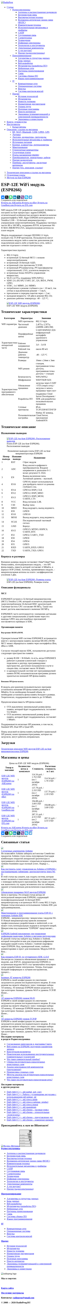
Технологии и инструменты (31, 45)
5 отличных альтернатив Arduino (17, 851)
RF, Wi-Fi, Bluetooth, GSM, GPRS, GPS (30, 132)
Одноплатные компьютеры (25, 150)
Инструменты (13, 124)
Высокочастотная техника (30, 17)
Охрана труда (24, 106)
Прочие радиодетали (22, 160)
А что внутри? (25, 50)
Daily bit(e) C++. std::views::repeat (22, 1104)
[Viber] (22, 197)
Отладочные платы (21, 152)
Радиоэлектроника (21, 9)
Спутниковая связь (27, 35)
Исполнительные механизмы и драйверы (32, 139)
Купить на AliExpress (11, 202)
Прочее (15, 94)
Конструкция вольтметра (19, 1051)
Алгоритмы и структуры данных (34, 58)
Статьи (10, 7)
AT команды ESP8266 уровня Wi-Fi (18, 998)
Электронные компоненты (31, 48)
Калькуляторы (19, 127)
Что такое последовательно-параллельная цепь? (30, 1079)
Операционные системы (30, 86)
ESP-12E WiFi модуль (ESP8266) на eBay (8, 793)
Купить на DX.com (23, 205)
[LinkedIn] (14, 197)
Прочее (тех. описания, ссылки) (27, 167)
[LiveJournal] (18, 197)
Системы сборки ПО (28, 76)
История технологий (28, 96)
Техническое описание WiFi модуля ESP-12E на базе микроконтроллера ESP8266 (26, 750)
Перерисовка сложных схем (20, 1072)
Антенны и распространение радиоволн (37, 12)
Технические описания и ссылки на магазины (29, 172)
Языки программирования (31, 78)
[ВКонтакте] (3, 197)
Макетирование (20, 147)
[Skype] (26, 197)
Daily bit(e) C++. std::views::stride (22, 1099)
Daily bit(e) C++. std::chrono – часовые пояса (28, 1109)
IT (13, 81)
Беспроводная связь (27, 15)
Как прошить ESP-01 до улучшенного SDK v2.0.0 (25, 957)
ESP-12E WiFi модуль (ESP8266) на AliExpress (8, 780)
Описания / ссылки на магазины (22, 129)
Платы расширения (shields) (25, 155)
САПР (21, 32)
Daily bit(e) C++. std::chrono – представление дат (30, 1117)
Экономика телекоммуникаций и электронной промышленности (34, 115)
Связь (21, 73)
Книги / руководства (17, 122)
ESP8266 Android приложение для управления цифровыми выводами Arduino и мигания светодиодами (28, 934)
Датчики (16, 134)
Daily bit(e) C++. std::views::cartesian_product (27, 1102)
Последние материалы (12, 1293)
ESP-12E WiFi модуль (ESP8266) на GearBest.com (8, 806)
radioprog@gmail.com (23, 1298)
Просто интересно (27, 111)
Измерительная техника (29, 25)
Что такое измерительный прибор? (23, 1059)
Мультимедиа (24, 99)
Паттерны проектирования (31, 71)
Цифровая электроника (29, 43)
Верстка (22, 88)
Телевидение (24, 40)
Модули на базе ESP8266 (19, 177)
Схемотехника (25, 38)
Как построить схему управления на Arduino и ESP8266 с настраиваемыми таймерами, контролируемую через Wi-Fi (28, 871)
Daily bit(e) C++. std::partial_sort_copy (24, 1092)
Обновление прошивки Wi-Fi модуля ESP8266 (23, 892)
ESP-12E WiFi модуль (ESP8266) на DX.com (8, 819)
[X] (6, 197)
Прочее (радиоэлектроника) (31, 53)
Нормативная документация (31, 104)
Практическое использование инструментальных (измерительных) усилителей (30, 1055)
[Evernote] (10, 197)
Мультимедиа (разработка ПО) (32, 66)
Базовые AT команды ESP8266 (15, 977)
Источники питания (22, 142)
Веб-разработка (25, 63)
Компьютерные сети (28, 83)
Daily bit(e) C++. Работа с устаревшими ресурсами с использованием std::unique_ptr (31, 1095)
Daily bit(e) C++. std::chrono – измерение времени (30, 1120)
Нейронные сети (26, 68)
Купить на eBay (30, 202)
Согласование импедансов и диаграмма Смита (29, 1044)
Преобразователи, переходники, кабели (31, 157)
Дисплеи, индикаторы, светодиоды (29, 137)
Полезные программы (28, 109)
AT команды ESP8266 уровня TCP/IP (19, 1019)
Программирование (21, 55)
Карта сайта (7, 1288)
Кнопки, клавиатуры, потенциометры (30, 145)
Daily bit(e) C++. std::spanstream (21, 1107)
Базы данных (24, 60)
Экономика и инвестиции (30, 119)
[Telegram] (30, 197)
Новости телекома (26, 101)
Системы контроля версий (30, 91)
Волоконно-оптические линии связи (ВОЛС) (28, 1161)
